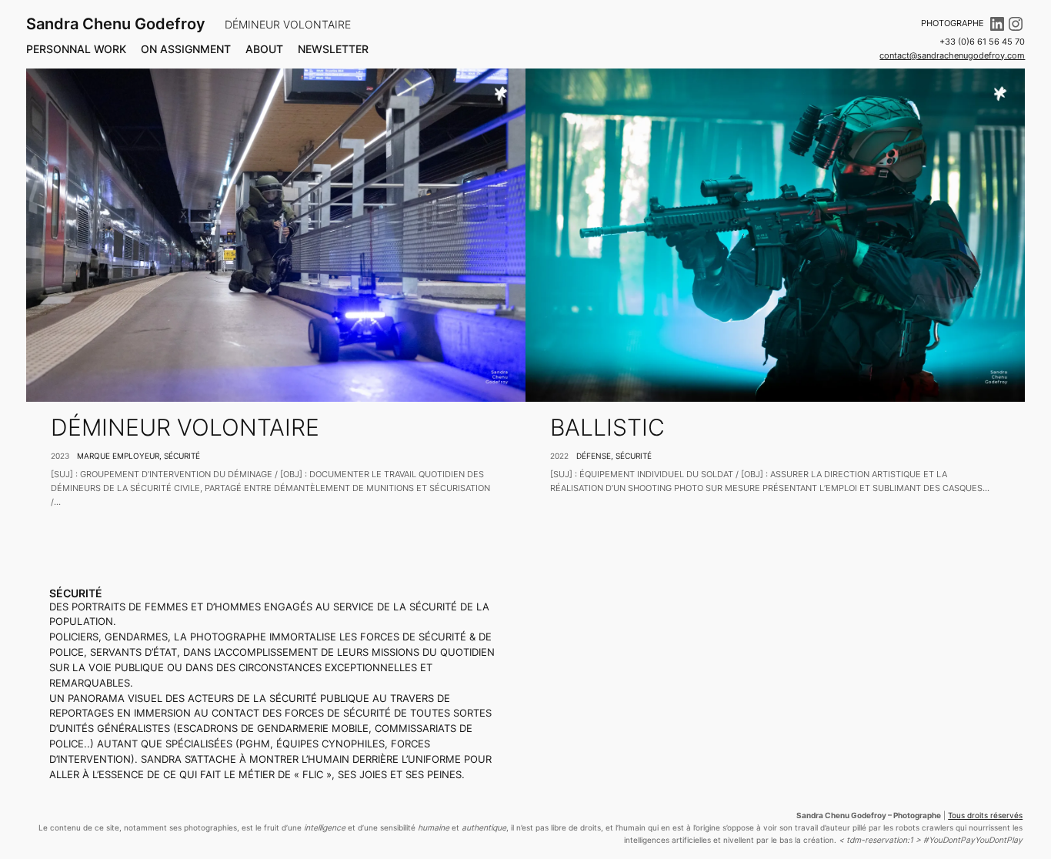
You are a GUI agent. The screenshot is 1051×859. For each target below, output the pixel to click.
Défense (593, 455)
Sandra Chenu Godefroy (115, 24)
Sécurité (182, 455)
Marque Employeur (118, 455)
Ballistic (607, 427)
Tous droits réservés (985, 816)
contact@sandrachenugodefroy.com (952, 55)
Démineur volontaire (185, 427)
